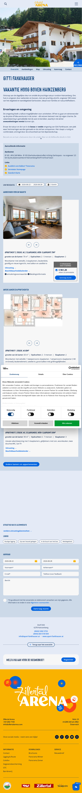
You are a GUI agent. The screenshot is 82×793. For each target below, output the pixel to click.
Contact (68, 69)
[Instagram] (57, 737)
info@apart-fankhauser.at (29, 636)
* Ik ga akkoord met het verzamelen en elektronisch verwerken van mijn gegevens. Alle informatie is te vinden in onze (40, 601)
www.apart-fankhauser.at (52, 636)
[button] (41, 138)
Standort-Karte (14, 173)
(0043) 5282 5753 (41, 631)
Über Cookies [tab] (68, 374)
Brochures (33, 753)
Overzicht (14, 69)
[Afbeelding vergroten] (41, 37)
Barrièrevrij (7, 771)
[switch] (31, 414)
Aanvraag (58, 69)
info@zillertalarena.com (12, 724)
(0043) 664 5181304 (41, 634)
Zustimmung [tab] (14, 374)
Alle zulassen (67, 423)
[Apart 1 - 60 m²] (33, 310)
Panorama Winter (36, 757)
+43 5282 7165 (9, 722)
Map (38, 69)
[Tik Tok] (67, 737)
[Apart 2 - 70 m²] (32, 217)
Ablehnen (15, 423)
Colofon (6, 760)
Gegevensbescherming (12, 764)
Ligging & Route (9, 757)
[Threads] (77, 737)
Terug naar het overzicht (42, 644)
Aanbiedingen (27, 69)
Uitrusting (47, 69)
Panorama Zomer (36, 760)
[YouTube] (72, 737)
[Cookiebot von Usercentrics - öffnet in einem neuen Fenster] (70, 368)
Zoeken (5, 4)
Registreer (68, 659)
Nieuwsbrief (59, 753)
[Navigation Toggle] (76, 4)
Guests (53, 184)
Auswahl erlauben (41, 423)
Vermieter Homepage (16, 169)
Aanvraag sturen (41, 608)
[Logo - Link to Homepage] (41, 3)
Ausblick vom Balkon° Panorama (21, 166)
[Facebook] (62, 737)
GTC (5, 767)
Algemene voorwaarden (40, 602)
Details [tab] (41, 374)
